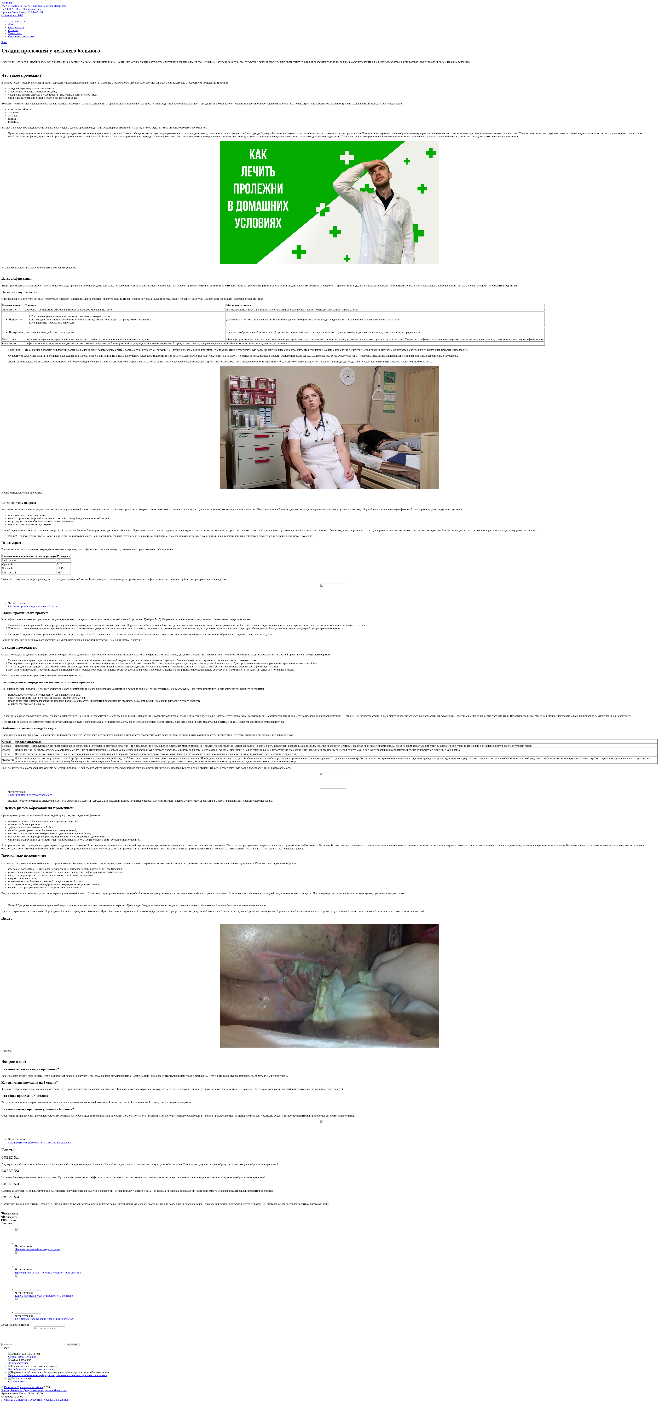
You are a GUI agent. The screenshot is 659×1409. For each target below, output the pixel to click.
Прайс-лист (15, 33)
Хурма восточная (18, 1362)
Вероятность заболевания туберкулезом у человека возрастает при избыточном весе (57, 1375)
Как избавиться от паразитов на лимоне (31, 1369)
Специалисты (16, 27)
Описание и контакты (21, 36)
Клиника (6, 2)
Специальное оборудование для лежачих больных (44, 1318)
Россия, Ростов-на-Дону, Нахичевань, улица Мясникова (34, 5)
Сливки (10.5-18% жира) (22, 1356)
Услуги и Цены (17, 21)
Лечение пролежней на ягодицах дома (37, 1249)
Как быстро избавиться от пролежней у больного (44, 1295)
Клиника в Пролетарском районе (23, 1387)
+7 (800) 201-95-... (21, 9)
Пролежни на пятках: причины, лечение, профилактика (48, 1272)
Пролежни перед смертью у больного (30, 794)
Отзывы (13, 30)
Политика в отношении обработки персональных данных (35, 1399)
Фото (11, 24)
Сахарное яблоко (18, 1381)
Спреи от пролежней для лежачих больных (33, 606)
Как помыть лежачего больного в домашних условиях (40, 1142)
